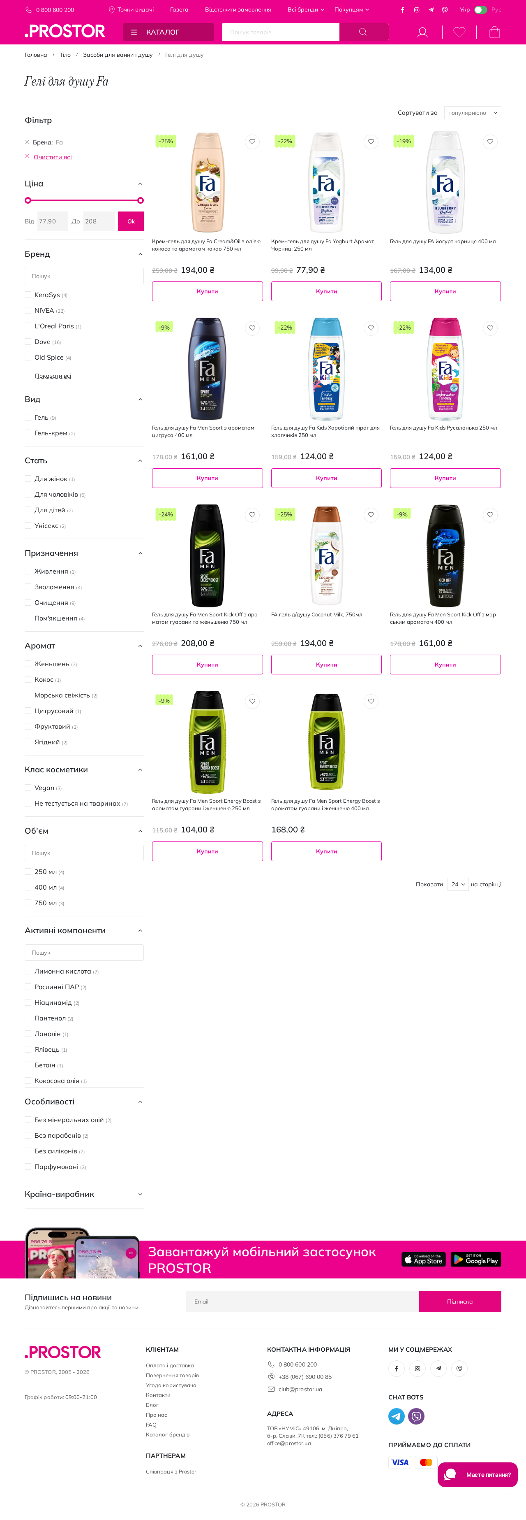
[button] (252, 142)
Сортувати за (418, 112)
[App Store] (424, 1259)
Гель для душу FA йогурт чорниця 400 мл (443, 241)
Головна (36, 54)
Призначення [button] (51, 553)
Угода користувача (171, 1385)
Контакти (158, 1395)
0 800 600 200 (55, 10)
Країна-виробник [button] (59, 1194)
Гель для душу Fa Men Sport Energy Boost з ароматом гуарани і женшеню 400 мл (325, 804)
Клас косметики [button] (56, 769)
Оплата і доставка (170, 1365)
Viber (445, 9)
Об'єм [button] (36, 830)
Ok (131, 221)
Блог (152, 1404)
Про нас (156, 1414)
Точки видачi (136, 9)
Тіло (65, 54)
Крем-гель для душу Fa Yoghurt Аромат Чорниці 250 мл (322, 245)
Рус (496, 9)
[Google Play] (475, 1259)
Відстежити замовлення (238, 9)
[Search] (364, 32)
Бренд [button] (37, 254)
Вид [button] (32, 399)
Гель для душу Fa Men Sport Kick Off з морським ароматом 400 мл (444, 618)
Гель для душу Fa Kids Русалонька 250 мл (443, 427)
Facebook (403, 9)
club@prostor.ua (300, 1389)
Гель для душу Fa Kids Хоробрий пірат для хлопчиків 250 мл (325, 431)
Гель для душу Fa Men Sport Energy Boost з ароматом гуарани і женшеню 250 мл (206, 804)
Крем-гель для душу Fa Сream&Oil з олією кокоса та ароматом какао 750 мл (206, 245)
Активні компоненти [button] (65, 930)
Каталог (163, 32)
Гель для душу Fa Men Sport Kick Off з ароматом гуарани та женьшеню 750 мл (206, 618)
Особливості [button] (49, 1101)
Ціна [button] (34, 183)
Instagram (417, 9)
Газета (179, 9)
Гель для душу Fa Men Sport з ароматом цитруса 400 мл (203, 431)
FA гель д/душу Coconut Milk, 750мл (316, 614)
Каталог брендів (167, 1434)
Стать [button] (36, 460)
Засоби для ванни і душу (118, 54)
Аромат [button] (40, 645)
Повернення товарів (172, 1375)
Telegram (431, 9)
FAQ (151, 1424)
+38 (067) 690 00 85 (305, 1377)
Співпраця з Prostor (171, 1471)
